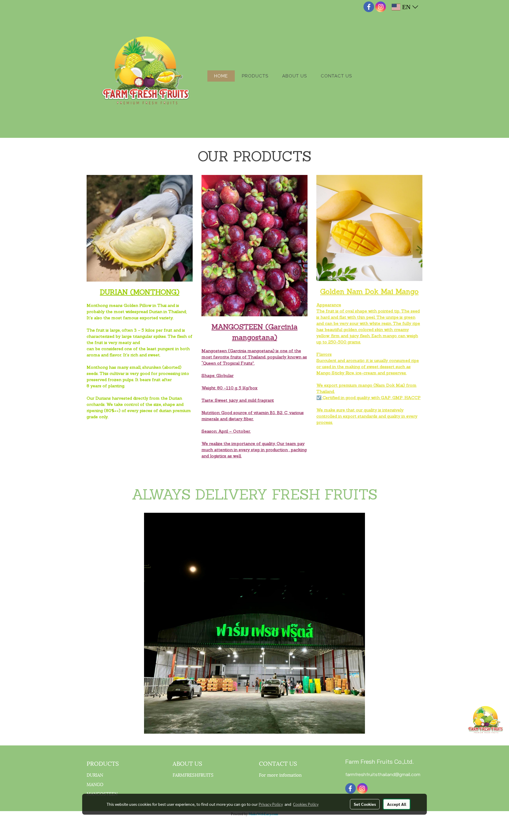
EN (406, 7)
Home (221, 76)
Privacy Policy (271, 804)
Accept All (396, 804)
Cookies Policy (305, 804)
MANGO (95, 784)
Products (255, 76)
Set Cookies (365, 804)
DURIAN (95, 774)
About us (294, 76)
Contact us (336, 76)
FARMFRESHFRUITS (193, 774)
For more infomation (280, 774)
